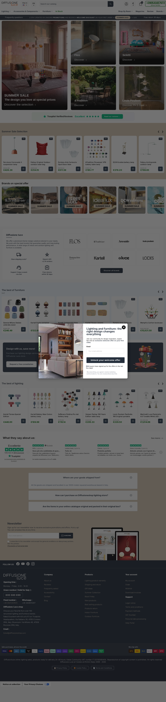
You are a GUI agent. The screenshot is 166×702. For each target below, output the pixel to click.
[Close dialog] (124, 327)
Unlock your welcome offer (105, 360)
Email (88, 346)
